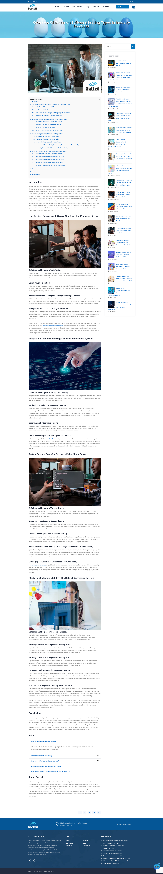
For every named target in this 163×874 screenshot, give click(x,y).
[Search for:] (120, 46)
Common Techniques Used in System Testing (49, 142)
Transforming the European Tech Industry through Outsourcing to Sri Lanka (124, 130)
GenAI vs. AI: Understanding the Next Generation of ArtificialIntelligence (119, 291)
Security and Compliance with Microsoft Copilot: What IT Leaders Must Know (119, 116)
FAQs (33, 172)
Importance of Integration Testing (45, 127)
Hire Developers (122, 7)
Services (66, 7)
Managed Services (108, 848)
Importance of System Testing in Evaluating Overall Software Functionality (57, 145)
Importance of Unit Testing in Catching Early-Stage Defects (53, 113)
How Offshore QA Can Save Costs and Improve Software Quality (123, 194)
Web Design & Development (111, 863)
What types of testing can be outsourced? (45, 761)
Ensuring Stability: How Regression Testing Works (50, 156)
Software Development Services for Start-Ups (116, 858)
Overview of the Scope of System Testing (47, 139)
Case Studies (77, 7)
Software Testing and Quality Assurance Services (117, 861)
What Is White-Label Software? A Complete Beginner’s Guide (123, 266)
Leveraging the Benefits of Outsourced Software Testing (52, 148)
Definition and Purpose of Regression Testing (49, 153)
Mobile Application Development (112, 850)
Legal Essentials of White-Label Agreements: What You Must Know (123, 230)
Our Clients (69, 843)
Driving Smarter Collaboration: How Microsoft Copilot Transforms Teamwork (117, 143)
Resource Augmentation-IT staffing (113, 856)
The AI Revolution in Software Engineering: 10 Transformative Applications (119, 306)
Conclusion (35, 169)
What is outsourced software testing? (43, 741)
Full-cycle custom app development (113, 845)
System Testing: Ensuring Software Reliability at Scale (47, 134)
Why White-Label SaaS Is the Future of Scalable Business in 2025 (123, 254)
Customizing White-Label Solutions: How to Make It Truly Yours (123, 218)
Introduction (35, 101)
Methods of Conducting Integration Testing (48, 124)
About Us (105, 7)
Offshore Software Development (112, 853)
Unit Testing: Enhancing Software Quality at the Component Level (51, 104)
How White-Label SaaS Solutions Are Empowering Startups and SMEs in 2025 (124, 278)
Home (57, 7)
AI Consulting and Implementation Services (115, 840)
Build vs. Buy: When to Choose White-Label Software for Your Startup (123, 242)
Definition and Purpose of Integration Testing (49, 121)
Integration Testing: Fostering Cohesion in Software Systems (49, 119)
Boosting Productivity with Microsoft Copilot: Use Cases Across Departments (124, 156)
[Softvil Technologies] (32, 6)
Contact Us (86, 845)
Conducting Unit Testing (43, 110)
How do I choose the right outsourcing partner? (46, 766)
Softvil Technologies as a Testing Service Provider (50, 130)
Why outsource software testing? (42, 756)
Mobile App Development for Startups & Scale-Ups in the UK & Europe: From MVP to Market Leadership (120, 76)
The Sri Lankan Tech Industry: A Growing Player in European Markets (124, 206)
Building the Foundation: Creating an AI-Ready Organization (123, 89)
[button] (65, 741)
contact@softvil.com (35, 2)
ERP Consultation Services (111, 843)
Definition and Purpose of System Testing (48, 136)
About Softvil (36, 174)
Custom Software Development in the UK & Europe (123, 63)
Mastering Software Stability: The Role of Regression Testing (49, 151)
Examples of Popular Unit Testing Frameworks (49, 115)
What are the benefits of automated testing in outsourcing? (51, 771)
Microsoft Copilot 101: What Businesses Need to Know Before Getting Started (120, 169)
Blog (87, 7)
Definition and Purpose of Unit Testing (47, 107)
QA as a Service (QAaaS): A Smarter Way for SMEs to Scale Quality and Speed (124, 182)
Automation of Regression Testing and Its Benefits (50, 165)
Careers (96, 7)
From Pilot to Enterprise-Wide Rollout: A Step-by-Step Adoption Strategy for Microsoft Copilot (120, 102)
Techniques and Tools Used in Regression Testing (50, 162)
